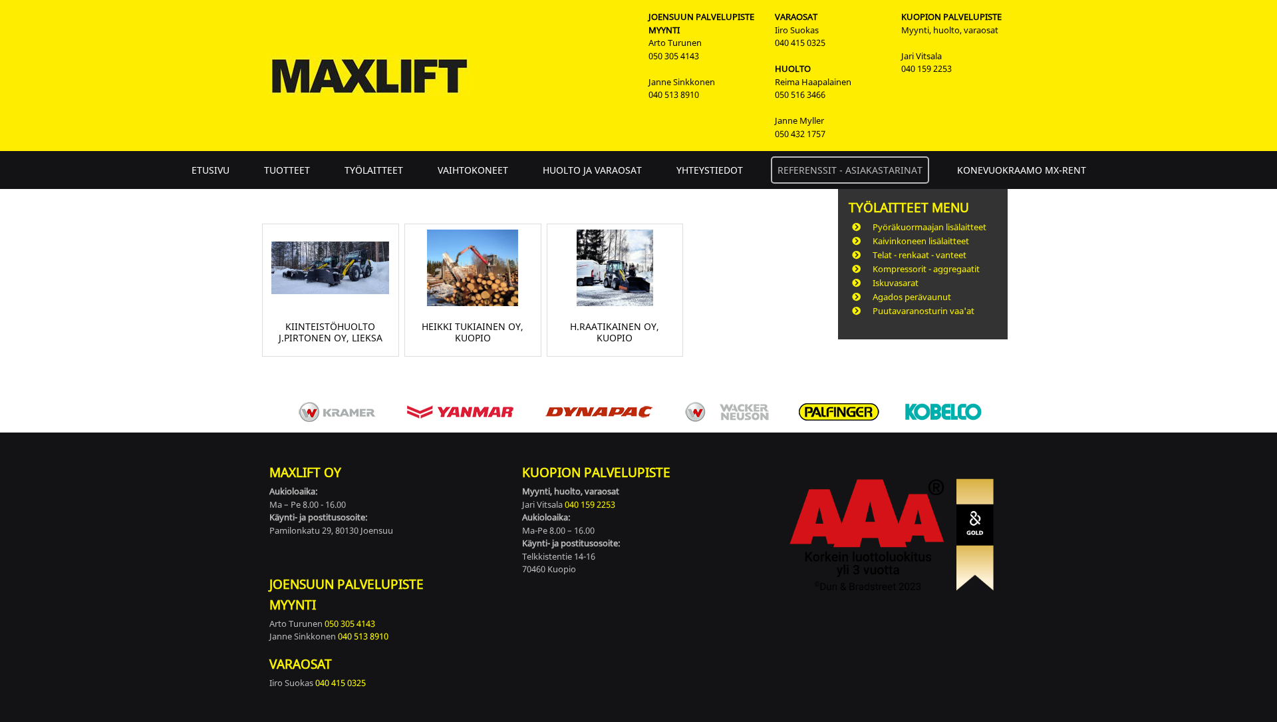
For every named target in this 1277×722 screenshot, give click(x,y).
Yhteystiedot (709, 170)
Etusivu (210, 170)
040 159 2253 (926, 69)
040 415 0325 (800, 43)
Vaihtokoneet (473, 170)
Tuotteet (287, 170)
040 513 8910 (673, 94)
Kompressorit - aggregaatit (926, 269)
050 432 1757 (800, 134)
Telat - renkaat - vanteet (919, 255)
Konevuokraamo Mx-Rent (1021, 170)
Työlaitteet (374, 170)
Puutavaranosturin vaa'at (923, 311)
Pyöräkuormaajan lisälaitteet (929, 227)
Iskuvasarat (896, 283)
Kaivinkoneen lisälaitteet (921, 241)
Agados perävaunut (912, 297)
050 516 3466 (800, 94)
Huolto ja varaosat (592, 170)
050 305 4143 (673, 56)
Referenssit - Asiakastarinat (850, 170)
